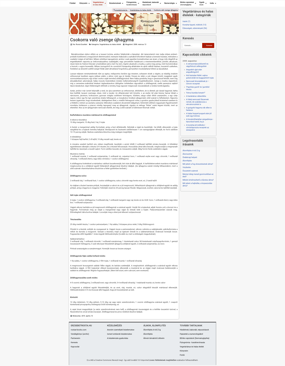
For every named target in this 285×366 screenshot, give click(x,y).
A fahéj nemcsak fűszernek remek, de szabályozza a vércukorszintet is (197, 101)
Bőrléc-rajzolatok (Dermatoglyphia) (194, 338)
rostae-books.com (78, 330)
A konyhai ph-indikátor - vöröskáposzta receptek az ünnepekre (197, 127)
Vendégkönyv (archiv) (80, 334)
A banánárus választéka (196, 96)
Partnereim (75, 338)
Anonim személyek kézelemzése (120, 330)
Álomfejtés (148, 334)
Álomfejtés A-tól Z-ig (152, 330)
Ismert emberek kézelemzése (119, 334)
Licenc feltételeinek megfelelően (162, 360)
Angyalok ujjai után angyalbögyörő (194, 70)
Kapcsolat (75, 347)
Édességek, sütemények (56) (195, 28)
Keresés (209, 45)
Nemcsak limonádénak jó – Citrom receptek (197, 82)
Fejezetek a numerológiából (191, 334)
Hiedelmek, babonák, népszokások (194, 330)
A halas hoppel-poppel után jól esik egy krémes (199, 114)
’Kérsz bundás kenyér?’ (195, 93)
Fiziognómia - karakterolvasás (192, 342)
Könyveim (184, 351)
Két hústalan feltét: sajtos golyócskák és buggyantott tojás (200, 76)
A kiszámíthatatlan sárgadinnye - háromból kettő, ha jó (199, 120)
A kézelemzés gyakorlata (117, 338)
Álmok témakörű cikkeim (153, 338)
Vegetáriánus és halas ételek (192, 347)
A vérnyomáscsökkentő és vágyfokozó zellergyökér (197, 65)
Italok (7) (186, 21)
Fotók (182, 355)
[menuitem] (72, 3)
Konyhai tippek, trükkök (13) (194, 25)
